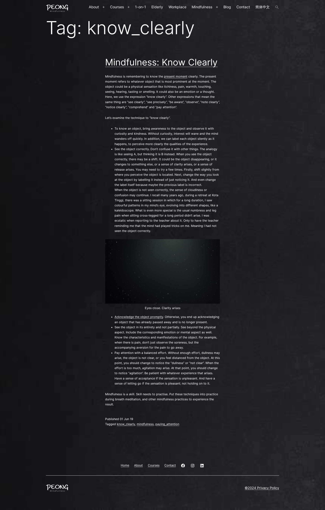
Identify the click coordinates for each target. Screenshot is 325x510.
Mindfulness (202, 7)
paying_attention (167, 424)
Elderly (157, 7)
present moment (175, 76)
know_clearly (126, 424)
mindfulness (145, 424)
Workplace (177, 7)
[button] (277, 7)
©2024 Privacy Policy (262, 488)
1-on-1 (140, 7)
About (94, 7)
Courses (117, 7)
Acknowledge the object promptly (139, 317)
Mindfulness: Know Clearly (161, 62)
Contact (243, 7)
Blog (227, 7)
